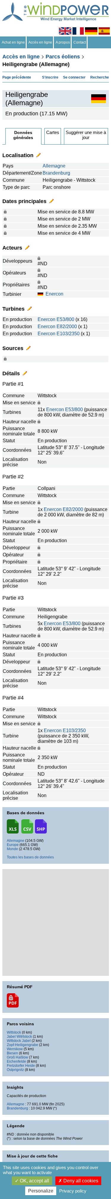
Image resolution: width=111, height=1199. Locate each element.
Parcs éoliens (63, 57)
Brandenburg (56, 172)
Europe (13, 845)
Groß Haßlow (17, 1057)
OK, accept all (34, 1180)
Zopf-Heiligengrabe (22, 1045)
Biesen (12, 1053)
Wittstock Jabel (19, 1041)
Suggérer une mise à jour (86, 135)
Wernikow (15, 1049)
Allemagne (54, 165)
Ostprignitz (15, 1070)
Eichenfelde (16, 1061)
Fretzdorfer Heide (21, 1066)
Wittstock (14, 1032)
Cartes (52, 132)
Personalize (40, 1190)
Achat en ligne (13, 42)
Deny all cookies (80, 1180)
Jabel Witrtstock (19, 1036)
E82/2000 (67, 326)
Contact (80, 42)
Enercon (54, 293)
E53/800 (65, 319)
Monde (12, 849)
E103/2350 (68, 333)
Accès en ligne (40, 42)
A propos (63, 42)
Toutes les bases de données (30, 857)
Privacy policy (72, 1190)
